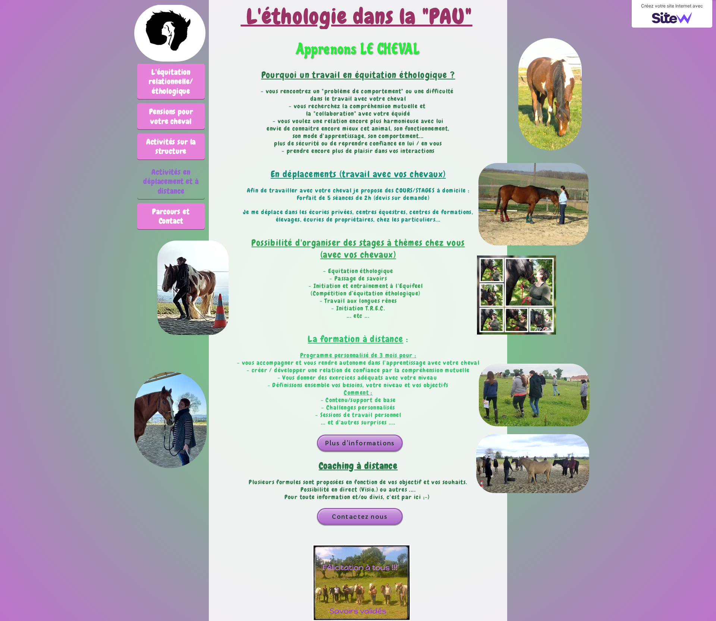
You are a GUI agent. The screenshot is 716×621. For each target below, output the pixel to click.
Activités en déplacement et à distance (170, 181)
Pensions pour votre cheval (171, 116)
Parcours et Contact (170, 216)
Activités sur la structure (171, 146)
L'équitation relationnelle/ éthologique (171, 81)
